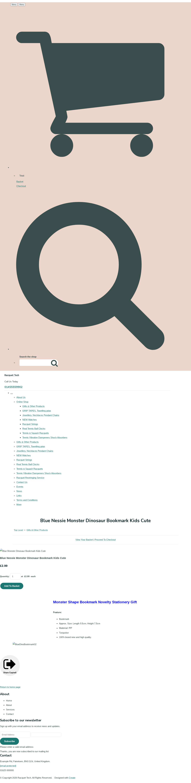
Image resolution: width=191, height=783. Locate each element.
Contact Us (21, 482)
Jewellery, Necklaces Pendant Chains (40, 415)
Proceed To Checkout (105, 539)
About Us (21, 397)
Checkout (21, 186)
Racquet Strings (30, 424)
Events (19, 486)
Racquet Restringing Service (30, 477)
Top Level (18, 530)
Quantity (4, 576)
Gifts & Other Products (33, 406)
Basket (19, 181)
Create (72, 777)
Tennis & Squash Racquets (35, 433)
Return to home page (10, 687)
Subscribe (9, 741)
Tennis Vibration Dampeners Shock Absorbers (44, 437)
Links (19, 495)
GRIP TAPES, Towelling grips (36, 410)
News (19, 491)
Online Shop (22, 402)
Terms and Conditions (27, 500)
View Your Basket (84, 539)
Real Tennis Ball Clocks (33, 428)
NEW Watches (29, 419)
